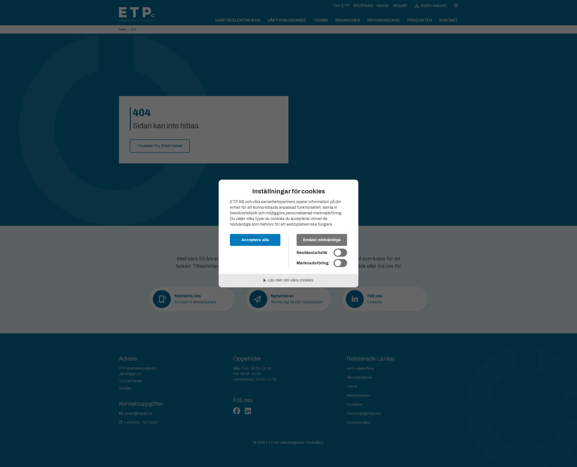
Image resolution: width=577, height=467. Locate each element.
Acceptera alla (255, 240)
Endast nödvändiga (322, 240)
